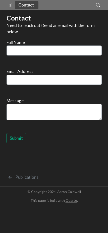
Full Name (16, 42)
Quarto (71, 200)
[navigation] (65, 5)
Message (15, 100)
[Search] (93, 5)
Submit (16, 138)
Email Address (20, 71)
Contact (26, 5)
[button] (10, 5)
